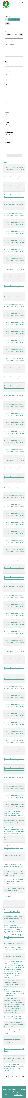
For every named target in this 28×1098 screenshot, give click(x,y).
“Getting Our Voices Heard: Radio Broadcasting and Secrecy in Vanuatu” (13, 1031)
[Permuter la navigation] (24, 8)
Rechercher (14, 155)
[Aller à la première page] (7, 1076)
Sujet (6, 62)
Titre (5, 162)
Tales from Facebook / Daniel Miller (14, 943)
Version (7, 52)
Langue (7, 112)
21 (13, 1076)
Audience (7, 102)
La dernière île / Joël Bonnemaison (13, 956)
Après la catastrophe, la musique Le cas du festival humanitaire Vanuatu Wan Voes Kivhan (14, 1024)
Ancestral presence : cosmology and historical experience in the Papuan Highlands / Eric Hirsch (14, 881)
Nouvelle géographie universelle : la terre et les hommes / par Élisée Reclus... (13, 949)
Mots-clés (8, 72)
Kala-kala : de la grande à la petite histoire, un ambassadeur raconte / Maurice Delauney (13, 873)
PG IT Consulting (18, 1095)
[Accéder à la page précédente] (9, 1076)
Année (7, 82)
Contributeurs (9, 132)
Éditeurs (7, 142)
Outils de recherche (13, 19)
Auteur (7, 122)
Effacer (7, 23)
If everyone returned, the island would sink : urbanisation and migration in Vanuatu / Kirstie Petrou (14, 813)
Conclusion (7, 896)
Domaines (7, 32)
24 (23, 1076)
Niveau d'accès (9, 42)
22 (16, 1076)
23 (19, 1076)
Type (6, 92)
